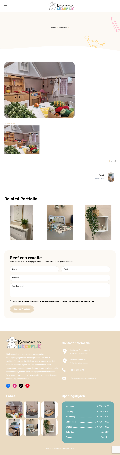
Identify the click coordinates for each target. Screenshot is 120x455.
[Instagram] (15, 386)
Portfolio (63, 28)
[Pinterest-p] (27, 386)
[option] (22, 224)
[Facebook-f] (8, 386)
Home (53, 28)
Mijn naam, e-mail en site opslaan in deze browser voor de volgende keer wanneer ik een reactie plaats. (54, 301)
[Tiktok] (21, 386)
